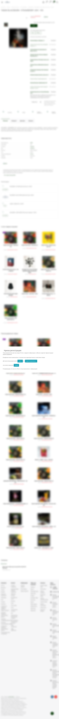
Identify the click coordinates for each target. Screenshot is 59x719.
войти (20, 361)
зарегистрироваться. (31, 361)
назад (16, 365)
